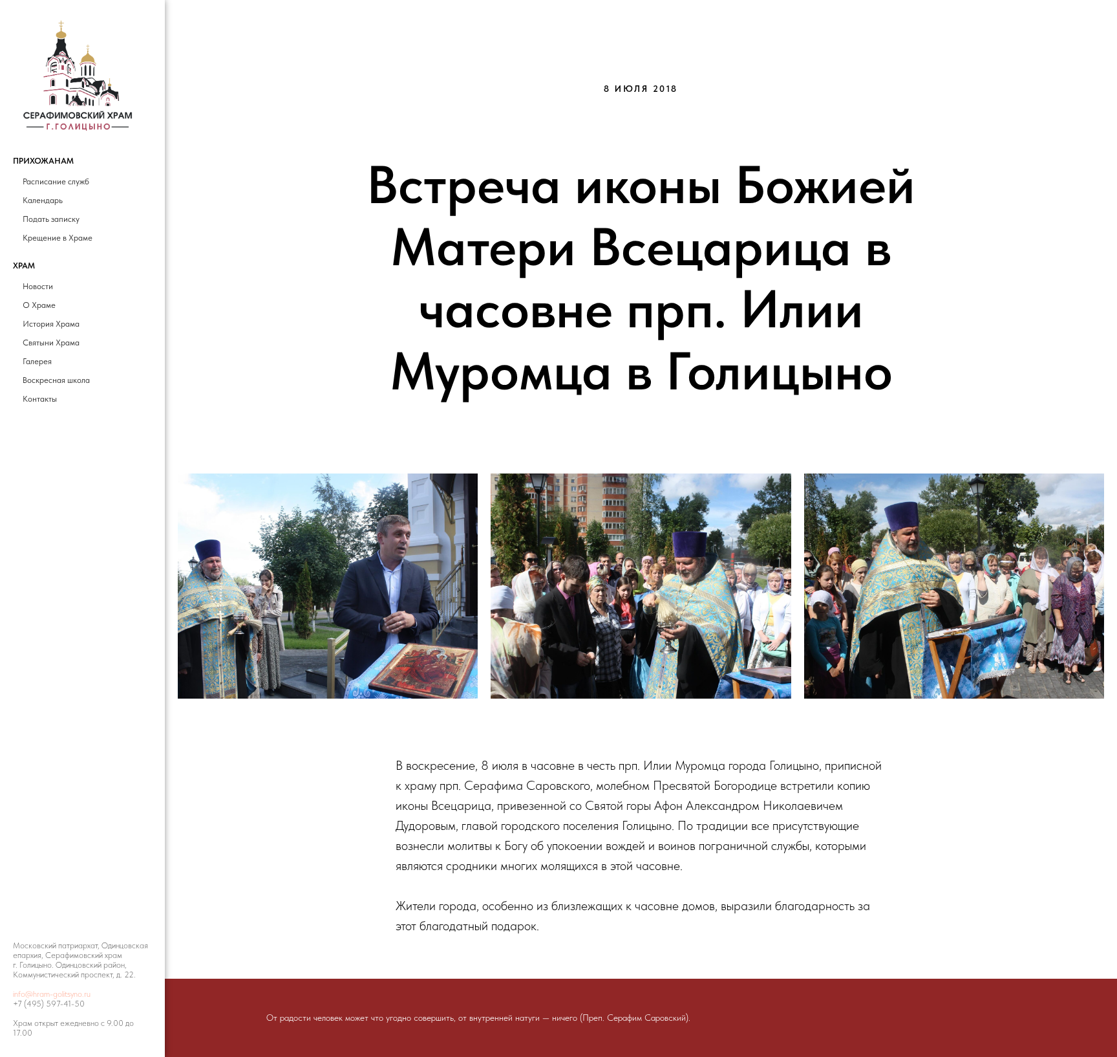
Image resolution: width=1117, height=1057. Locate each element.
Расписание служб (56, 181)
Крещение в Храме (57, 238)
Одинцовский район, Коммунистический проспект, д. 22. (74, 969)
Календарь (43, 200)
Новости (38, 286)
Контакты (40, 399)
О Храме (39, 305)
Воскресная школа (56, 380)
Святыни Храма (51, 342)
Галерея (37, 361)
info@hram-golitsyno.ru (51, 994)
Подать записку (51, 219)
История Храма (51, 324)
